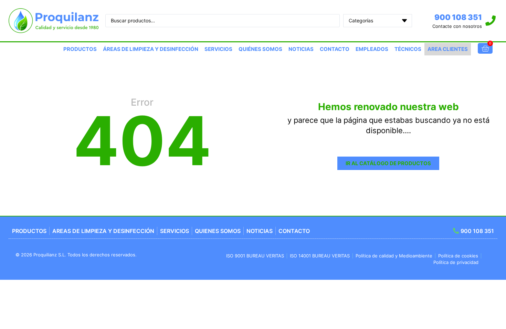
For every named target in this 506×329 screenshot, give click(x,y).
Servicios (218, 49)
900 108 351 (458, 17)
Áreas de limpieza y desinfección (150, 49)
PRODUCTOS (80, 49)
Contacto (334, 49)
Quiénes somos (260, 49)
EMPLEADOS (372, 49)
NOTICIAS (301, 49)
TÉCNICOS (407, 49)
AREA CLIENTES (448, 49)
